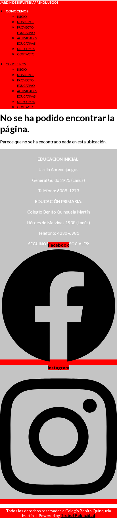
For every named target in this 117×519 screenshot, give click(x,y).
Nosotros (25, 22)
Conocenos (17, 11)
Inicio (22, 16)
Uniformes (26, 49)
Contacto (25, 54)
